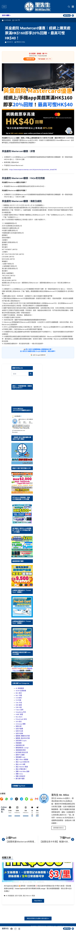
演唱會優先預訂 (21, 750)
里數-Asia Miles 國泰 (22, 771)
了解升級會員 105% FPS (44, 59)
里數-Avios (19, 774)
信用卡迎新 (19, 733)
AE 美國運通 (20, 688)
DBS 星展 (19, 705)
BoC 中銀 (19, 695)
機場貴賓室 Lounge (22, 748)
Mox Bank (19, 717)
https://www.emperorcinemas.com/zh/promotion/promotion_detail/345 (33, 169)
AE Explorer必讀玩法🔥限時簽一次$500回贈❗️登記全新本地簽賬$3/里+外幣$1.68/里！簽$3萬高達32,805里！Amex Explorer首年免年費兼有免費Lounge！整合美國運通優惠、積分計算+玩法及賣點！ (38, 888)
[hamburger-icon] (4, 6)
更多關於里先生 (58, 828)
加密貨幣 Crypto (21, 740)
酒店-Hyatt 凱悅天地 (22, 762)
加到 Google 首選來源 (39, 355)
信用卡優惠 (5, 15)
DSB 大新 (19, 707)
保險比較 (19, 726)
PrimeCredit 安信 (21, 719)
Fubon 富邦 (19, 710)
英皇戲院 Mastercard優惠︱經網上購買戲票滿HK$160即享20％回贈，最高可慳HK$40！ (37, 33)
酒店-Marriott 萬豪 (22, 767)
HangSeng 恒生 (21, 712)
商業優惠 (19, 743)
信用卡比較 (19, 731)
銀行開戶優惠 (20, 778)
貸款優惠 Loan (20, 757)
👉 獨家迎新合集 (29, 59)
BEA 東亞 (19, 693)
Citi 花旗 (18, 700)
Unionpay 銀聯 (21, 724)
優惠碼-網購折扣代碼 (23, 736)
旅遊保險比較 (20, 745)
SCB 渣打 (19, 721)
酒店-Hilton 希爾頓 (22, 759)
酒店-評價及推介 (21, 769)
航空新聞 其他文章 (22, 752)
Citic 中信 (19, 703)
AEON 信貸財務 (21, 691)
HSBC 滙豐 (19, 714)
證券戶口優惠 (20, 755)
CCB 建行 (19, 698)
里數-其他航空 (20, 776)
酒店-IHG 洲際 (20, 764)
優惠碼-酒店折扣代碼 (23, 738)
